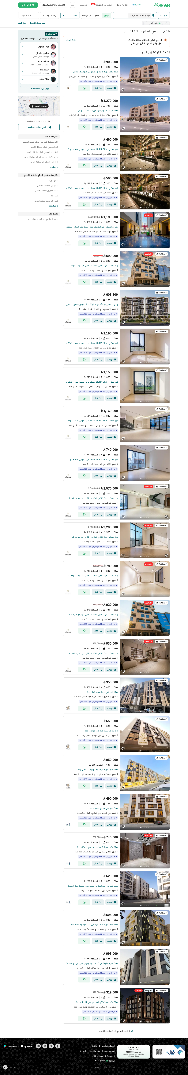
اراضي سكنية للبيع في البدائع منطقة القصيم (40, 142)
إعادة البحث (71, 40)
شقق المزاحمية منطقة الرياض (46, 201)
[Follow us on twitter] (51, 1048)
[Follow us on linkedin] (44, 1048)
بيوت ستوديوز (95, 1051)
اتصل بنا (83, 1051)
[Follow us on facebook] (57, 1048)
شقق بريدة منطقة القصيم (47, 186)
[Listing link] (116, 75)
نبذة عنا (95, 1046)
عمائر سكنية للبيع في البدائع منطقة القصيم (41, 157)
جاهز (97, 15)
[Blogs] (137, 5)
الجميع (106, 15)
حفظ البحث (22, 23)
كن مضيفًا (83, 5)
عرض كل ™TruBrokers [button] (39, 89)
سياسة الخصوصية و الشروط (101, 1056)
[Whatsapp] (84, 88)
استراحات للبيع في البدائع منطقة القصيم (42, 152)
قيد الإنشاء (86, 15)
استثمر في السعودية (102, 5)
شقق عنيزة (53, 181)
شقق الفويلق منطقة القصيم (46, 191)
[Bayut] (162, 5)
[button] (163, 15)
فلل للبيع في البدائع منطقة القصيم (44, 147)
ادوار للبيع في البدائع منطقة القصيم (44, 162)
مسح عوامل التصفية (37, 23)
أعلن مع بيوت (109, 1051)
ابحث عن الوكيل (122, 5)
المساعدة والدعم (108, 1046)
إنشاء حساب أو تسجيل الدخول (54, 5)
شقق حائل (54, 196)
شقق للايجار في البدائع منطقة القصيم (43, 219)
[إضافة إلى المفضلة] (123, 90)
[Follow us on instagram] (38, 1048)
